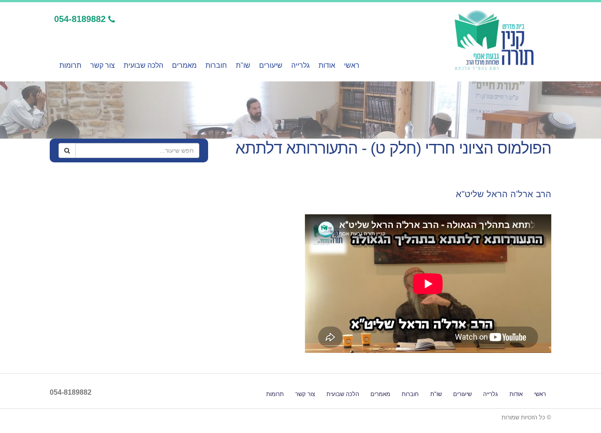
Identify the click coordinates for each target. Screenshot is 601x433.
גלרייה (300, 65)
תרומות (70, 65)
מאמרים (184, 65)
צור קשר (102, 65)
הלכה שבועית (143, 65)
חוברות (216, 65)
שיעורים (270, 65)
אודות (327, 65)
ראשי (351, 65)
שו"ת (243, 65)
